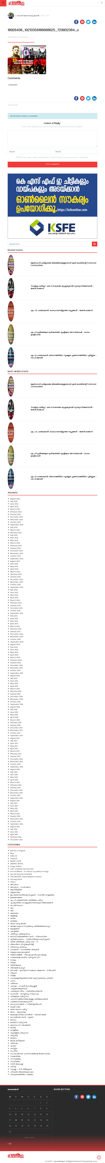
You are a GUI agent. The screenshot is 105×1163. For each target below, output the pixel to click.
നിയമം (13, 962)
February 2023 (16, 574)
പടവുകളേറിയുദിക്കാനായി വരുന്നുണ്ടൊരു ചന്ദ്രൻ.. (32, 978)
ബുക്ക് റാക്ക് (15, 1007)
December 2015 (16, 790)
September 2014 (16, 824)
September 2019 (16, 673)
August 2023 (15, 561)
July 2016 (13, 772)
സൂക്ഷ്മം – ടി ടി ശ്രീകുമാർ (21, 1069)
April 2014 (14, 834)
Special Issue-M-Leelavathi (21, 874)
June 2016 (14, 774)
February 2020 (16, 660)
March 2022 (15, 600)
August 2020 (15, 644)
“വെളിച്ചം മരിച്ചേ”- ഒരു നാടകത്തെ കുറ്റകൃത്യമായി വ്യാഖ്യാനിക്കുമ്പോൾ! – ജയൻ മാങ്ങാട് (62, 287)
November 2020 (16, 636)
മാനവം (13, 1020)
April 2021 (14, 623)
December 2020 (16, 634)
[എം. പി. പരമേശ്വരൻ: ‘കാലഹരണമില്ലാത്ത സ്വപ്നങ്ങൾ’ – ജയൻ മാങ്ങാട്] (11, 311)
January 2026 (15, 514)
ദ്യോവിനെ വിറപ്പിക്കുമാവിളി (22, 944)
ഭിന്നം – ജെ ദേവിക (18, 1012)
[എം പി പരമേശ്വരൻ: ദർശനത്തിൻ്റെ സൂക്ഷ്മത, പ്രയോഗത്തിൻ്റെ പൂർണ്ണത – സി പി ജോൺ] (11, 357)
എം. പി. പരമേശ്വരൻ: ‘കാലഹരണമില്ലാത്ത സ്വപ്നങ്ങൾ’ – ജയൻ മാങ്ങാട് (62, 310)
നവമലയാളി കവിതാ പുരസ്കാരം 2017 (25, 957)
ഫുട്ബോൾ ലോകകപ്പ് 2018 (21, 1001)
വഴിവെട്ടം (14, 1043)
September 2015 (16, 798)
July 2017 (13, 740)
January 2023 (15, 576)
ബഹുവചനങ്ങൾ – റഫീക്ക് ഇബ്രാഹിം (26, 1004)
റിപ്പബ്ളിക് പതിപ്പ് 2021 (19, 1033)
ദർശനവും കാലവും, (18, 947)
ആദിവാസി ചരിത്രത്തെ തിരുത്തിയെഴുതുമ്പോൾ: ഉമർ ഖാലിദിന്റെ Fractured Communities (63, 264)
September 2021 (16, 613)
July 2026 (14, 501)
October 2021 (15, 610)
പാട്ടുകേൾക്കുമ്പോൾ (18, 988)
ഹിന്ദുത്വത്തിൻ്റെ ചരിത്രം (21, 1074)
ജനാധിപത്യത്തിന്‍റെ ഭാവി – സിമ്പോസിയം (28, 936)
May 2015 (14, 808)
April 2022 (14, 597)
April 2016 (14, 779)
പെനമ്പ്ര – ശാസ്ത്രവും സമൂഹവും (24, 993)
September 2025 (16, 524)
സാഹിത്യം (15, 1061)
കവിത (12, 918)
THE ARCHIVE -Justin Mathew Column (25, 876)
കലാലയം (14, 913)
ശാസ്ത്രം (13, 1048)
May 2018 (14, 714)
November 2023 (16, 553)
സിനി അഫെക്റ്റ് (16, 1064)
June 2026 (14, 504)
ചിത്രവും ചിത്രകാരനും (20, 934)
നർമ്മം (13, 975)
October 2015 (15, 795)
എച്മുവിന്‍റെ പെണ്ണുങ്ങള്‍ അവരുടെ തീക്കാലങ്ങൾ (31, 902)
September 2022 (16, 587)
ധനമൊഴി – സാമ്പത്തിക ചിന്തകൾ (24, 949)
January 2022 (15, 605)
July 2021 (13, 615)
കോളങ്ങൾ (14, 928)
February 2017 (15, 753)
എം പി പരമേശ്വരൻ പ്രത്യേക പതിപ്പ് (26, 900)
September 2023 (16, 558)
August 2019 (15, 675)
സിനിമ (13, 1066)
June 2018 (14, 712)
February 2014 (15, 837)
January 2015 (15, 816)
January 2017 (15, 756)
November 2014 (16, 819)
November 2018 (16, 699)
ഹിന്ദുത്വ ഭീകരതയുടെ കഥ (21, 1072)
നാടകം (13, 960)
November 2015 (16, 792)
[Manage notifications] (99, 1157)
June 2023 (14, 563)
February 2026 (16, 511)
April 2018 (14, 717)
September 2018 (16, 704)
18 (16, 1120)
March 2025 (15, 530)
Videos (13, 882)
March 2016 (15, 782)
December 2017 (16, 727)
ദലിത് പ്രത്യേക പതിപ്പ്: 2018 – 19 (24, 941)
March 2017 (15, 751)
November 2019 (16, 668)
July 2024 (13, 535)
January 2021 (15, 631)
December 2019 (16, 665)
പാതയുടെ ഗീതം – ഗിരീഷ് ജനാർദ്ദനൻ (26, 991)
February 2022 (16, 602)
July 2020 (14, 647)
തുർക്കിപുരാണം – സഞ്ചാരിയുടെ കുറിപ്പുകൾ (30, 939)
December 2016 (16, 759)
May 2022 (14, 595)
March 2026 (15, 509)
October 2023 (15, 556)
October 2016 (15, 764)
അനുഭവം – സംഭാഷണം (20, 887)
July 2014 (13, 829)
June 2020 (14, 649)
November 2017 (16, 730)
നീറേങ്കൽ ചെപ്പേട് (17, 967)
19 (22, 1120)
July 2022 (14, 589)
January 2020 (15, 662)
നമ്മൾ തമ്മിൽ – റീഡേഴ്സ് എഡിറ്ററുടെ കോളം (28, 954)
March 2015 (15, 813)
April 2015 (14, 811)
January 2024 (15, 548)
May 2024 (14, 540)
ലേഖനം (13, 1038)
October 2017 (15, 733)
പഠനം (12, 980)
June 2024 (14, 537)
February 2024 (16, 545)
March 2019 (15, 688)
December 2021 (16, 608)
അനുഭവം (14, 884)
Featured (13, 858)
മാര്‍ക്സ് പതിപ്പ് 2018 (18, 1022)
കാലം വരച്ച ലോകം (18, 923)
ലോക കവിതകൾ (17, 1040)
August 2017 (15, 738)
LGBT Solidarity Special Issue (22, 869)
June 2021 (14, 618)
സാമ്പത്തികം (15, 1059)
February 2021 (15, 629)
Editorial (13, 856)
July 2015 (13, 803)
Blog (12, 853)
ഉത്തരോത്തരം (16, 897)
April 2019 (14, 686)
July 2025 (14, 527)
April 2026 (14, 506)
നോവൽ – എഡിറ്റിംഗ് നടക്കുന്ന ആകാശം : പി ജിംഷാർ (33, 970)
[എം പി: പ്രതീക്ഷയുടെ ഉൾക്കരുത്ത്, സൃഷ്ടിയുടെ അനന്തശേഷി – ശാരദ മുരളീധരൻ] (11, 334)
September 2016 (16, 766)
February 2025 (16, 532)
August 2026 (15, 498)
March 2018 (15, 720)
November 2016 (16, 761)
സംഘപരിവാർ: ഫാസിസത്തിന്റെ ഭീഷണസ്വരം (30, 1053)
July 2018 (13, 709)
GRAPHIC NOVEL (16, 863)
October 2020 (15, 639)
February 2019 (15, 691)
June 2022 (14, 592)
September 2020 (16, 642)
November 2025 (16, 519)
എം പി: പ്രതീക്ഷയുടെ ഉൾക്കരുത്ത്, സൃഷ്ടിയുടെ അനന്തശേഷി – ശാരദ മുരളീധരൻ (60, 333)
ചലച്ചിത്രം (14, 931)
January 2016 (15, 787)
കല (11, 910)
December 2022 (16, 579)
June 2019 (14, 681)
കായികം (13, 921)
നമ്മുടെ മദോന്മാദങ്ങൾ (20, 952)
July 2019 (13, 678)
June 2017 (14, 743)
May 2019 (14, 683)
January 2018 (15, 725)
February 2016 (16, 785)
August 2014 (15, 826)
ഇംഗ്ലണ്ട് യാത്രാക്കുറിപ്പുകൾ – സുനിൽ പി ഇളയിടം (32, 895)
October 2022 (15, 584)
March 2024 (15, 543)
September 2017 (16, 735)
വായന (13, 1046)
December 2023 (16, 550)
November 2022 (16, 582)
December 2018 (16, 696)
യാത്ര (13, 1027)
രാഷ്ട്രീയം (14, 1030)
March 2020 (15, 657)
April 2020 (14, 655)
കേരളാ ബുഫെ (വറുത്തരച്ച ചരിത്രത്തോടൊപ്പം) (30, 926)
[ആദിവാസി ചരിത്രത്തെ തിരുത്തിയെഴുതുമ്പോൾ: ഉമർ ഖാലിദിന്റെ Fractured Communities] (11, 265)
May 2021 (14, 621)
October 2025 (15, 522)
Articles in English (17, 850)
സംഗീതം (14, 1051)
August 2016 (15, 769)
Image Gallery (16, 866)
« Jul (9, 1143)
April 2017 (14, 748)
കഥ (11, 908)
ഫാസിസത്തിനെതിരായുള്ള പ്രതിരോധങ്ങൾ (29, 999)
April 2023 (14, 569)
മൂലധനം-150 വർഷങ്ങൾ (20, 1025)
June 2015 (14, 806)
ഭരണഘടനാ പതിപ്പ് (18, 1009)
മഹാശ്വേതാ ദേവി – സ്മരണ (22, 1017)
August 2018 (15, 707)
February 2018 (15, 722)
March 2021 (15, 626)
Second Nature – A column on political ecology (29, 871)
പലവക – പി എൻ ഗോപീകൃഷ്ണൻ (23, 986)
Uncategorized (16, 879)
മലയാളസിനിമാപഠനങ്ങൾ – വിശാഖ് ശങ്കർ (28, 1014)
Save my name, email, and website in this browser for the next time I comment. (53, 157)
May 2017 (14, 746)
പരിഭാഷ (13, 983)
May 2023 (14, 566)
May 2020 (14, 652)
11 (16, 1114)
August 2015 (15, 800)
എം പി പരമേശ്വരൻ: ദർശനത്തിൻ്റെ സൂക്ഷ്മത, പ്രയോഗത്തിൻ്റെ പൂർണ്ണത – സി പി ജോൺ (64, 356)
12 (22, 1114)
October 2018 (15, 701)
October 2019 (15, 670)
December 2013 (16, 839)
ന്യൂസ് (13, 973)
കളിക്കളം (14, 915)
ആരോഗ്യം (15, 892)
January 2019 (15, 694)
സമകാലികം (15, 1056)
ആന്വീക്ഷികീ (16, 889)
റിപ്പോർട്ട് (13, 1035)
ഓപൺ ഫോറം (16, 905)
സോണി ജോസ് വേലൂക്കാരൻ (28, 15)
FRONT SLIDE (15, 861)
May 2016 (14, 777)
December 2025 (16, 517)
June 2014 (14, 832)
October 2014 (15, 821)
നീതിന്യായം (15, 965)
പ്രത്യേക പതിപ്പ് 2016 (19, 996)
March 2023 (15, 571)
